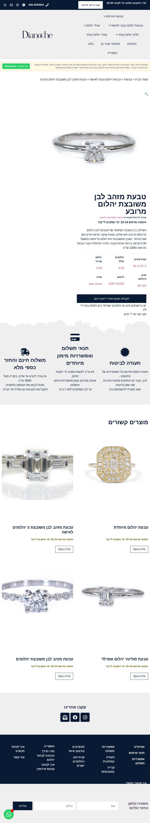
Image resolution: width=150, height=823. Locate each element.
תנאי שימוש (137, 752)
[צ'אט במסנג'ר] (24, 4)
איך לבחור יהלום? (136, 782)
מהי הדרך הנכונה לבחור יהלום (46, 755)
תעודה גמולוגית (109, 759)
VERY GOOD (116, 283)
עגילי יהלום (93, 25)
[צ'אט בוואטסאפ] (5, 4)
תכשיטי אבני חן (110, 44)
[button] (146, 94)
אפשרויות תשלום (138, 761)
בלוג (91, 44)
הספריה (112, 53)
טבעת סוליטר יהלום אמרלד (124, 659)
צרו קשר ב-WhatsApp (16, 66)
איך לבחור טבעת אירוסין (46, 766)
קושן (91, 283)
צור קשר (19, 757)
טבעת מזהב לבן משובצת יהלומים (44, 659)
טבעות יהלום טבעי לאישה (127, 25)
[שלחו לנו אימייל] (12, 4)
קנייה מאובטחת (108, 769)
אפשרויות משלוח (108, 749)
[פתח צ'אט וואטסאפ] (9, 814)
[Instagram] (85, 717)
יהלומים (132, 44)
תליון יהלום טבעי (128, 34)
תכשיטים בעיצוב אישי (76, 749)
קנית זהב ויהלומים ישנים (79, 761)
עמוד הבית (141, 79)
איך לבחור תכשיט (18, 749)
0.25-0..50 (139, 265)
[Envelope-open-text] (65, 717)
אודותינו (139, 746)
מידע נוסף (139, 549)
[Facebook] (75, 717)
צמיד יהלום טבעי (96, 34)
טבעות (128, 79)
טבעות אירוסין (114, 16)
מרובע (98, 283)
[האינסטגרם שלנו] (18, 4)
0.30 (121, 267)
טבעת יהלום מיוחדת (131, 527)
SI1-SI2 (141, 285)
